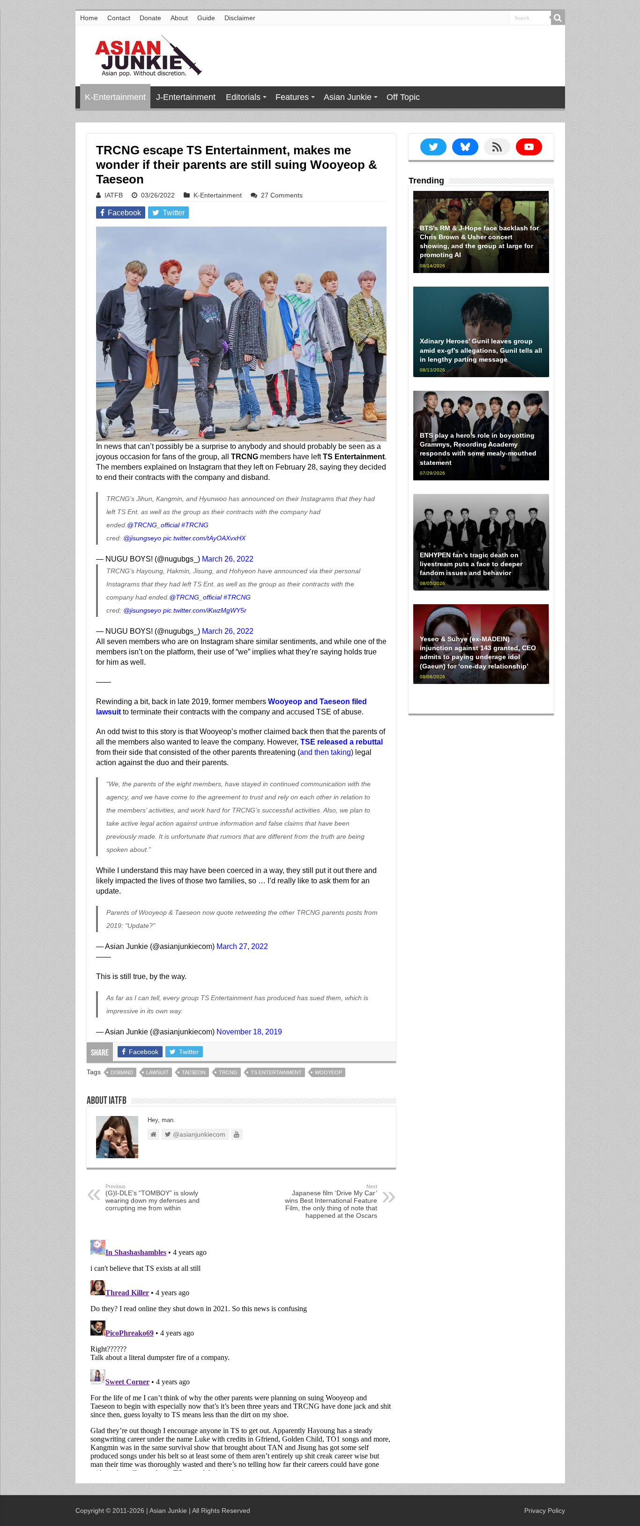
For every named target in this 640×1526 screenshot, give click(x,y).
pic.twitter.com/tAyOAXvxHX (204, 538)
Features (292, 97)
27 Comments (282, 195)
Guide (206, 18)
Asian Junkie (348, 97)
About (179, 18)
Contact (118, 18)
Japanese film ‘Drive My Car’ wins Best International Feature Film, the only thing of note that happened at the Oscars (331, 1201)
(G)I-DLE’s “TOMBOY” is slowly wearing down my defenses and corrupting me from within (152, 1198)
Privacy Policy (544, 1510)
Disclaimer (239, 18)
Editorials (243, 97)
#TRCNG (194, 525)
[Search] (558, 18)
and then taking (325, 752)
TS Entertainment (276, 1072)
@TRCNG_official (153, 525)
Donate (150, 18)
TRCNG (228, 1072)
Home (89, 18)
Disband (122, 1072)
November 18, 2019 (249, 1032)
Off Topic (403, 97)
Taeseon (194, 1072)
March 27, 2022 (242, 946)
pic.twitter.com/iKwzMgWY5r (204, 610)
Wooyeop (328, 1072)
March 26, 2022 (227, 559)
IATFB (113, 195)
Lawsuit (157, 1072)
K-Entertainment (115, 97)
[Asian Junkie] (143, 54)
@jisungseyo (142, 538)
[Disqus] (241, 1353)
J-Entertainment (186, 97)
